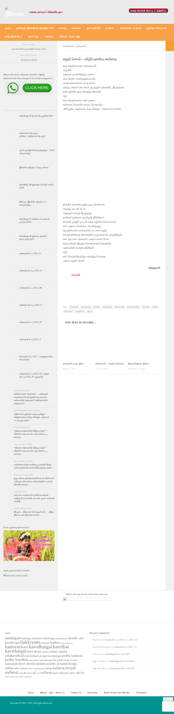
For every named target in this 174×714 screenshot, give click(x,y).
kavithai (97, 307)
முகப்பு (8, 28)
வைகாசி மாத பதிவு (73, 363)
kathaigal (69, 643)
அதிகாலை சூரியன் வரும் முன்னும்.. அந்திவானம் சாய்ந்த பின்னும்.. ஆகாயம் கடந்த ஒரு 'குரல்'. (31, 417)
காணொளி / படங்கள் (131, 28)
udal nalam (20, 668)
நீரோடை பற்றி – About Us (52, 692)
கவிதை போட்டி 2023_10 (125, 647)
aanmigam (13, 638)
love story (34, 651)
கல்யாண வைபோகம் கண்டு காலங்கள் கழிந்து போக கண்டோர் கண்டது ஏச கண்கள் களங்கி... (34, 498)
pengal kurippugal (50, 655)
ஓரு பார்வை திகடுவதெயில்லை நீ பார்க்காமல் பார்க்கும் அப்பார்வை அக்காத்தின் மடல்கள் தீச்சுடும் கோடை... (34, 481)
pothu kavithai (133, 307)
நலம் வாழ (34, 36)
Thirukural (141, 692)
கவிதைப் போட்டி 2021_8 (30, 270)
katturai (12, 646)
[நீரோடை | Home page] (15, 12)
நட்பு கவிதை (42, 672)
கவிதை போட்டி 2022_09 (30, 322)
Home (31, 692)
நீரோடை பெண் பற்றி (70, 36)
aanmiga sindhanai (32, 638)
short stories (27, 664)
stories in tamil (57, 664)
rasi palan (58, 660)
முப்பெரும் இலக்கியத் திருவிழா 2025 (35, 28)
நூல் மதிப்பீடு (94, 28)
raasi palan (33, 660)
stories (41, 664)
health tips (12, 642)
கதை (48, 668)
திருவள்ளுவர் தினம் (138, 363)
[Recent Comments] (45, 107)
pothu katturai (72, 656)
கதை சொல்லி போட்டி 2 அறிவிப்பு (148, 10)
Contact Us (76, 692)
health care (76, 638)
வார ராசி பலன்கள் (23, 676)
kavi (24, 647)
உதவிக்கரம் (80, 311)
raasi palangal (45, 660)
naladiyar (45, 652)
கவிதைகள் (68, 46)
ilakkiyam (74, 307)
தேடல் (90, 311)
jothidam (45, 642)
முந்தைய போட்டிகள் (156, 28)
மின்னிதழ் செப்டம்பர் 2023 (118, 654)
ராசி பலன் (10, 676)
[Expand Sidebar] (170, 46)
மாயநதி (75, 274)
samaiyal (11, 663)
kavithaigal (107, 307)
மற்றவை (49, 36)
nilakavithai (119, 307)
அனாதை (145, 307)
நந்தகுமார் (81, 46)
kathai (62, 643)
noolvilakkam (31, 655)
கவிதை (63, 28)
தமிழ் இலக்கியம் (13, 36)
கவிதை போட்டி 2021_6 (30, 253)
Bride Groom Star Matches (117, 692)
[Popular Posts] (28, 107)
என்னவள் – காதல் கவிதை (109, 363)
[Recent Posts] (11, 107)
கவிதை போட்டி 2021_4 (30, 339)
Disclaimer (92, 692)
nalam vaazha (58, 651)
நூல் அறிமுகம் (61, 672)
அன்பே (155, 307)
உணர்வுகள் (68, 311)
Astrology (48, 638)
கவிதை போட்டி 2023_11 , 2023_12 (121, 639)
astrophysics (61, 638)
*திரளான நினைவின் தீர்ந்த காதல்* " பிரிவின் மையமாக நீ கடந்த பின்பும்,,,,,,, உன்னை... (31, 434)
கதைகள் (76, 28)
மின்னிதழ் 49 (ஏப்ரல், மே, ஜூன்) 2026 (36, 116)
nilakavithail (14, 655)
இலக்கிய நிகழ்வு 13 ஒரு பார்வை (34, 167)
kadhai (55, 642)
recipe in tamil (70, 660)
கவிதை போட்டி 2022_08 (30, 287)
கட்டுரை (109, 28)
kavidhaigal (85, 307)
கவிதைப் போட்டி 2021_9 (30, 305)
